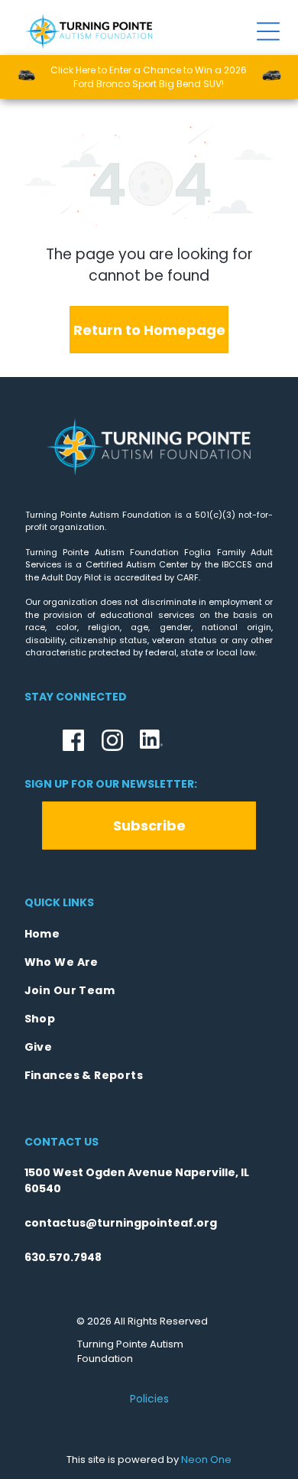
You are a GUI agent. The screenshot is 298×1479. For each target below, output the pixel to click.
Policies (149, 1398)
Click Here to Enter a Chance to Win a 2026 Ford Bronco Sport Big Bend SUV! (148, 76)
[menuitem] (149, 934)
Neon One (206, 1459)
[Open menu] (268, 31)
